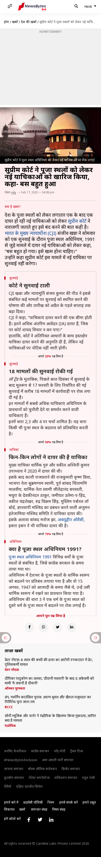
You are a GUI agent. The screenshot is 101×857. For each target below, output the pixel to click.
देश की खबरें (28, 22)
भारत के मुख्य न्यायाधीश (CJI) (30, 233)
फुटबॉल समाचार (14, 777)
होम (6, 22)
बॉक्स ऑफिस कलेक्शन (42, 768)
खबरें (15, 22)
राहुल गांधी (88, 777)
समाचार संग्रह (39, 809)
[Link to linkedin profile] (51, 819)
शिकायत (9, 809)
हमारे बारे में (11, 802)
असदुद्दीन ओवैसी (71, 519)
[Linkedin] (71, 627)
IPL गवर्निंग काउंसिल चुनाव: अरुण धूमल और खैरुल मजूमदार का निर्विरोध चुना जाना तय (48, 699)
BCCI (9, 707)
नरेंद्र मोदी (60, 751)
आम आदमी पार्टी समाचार (58, 760)
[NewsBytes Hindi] (32, 6)
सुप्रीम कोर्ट (77, 221)
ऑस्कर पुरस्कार (15, 688)
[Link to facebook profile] (28, 819)
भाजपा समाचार (13, 768)
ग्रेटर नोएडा (12, 670)
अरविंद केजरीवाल (15, 751)
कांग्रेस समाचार (40, 751)
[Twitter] (57, 627)
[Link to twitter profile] (40, 819)
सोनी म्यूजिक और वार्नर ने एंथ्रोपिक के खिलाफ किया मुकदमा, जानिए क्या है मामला (50, 718)
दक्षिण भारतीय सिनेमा (29, 786)
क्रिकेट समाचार (71, 768)
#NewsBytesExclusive (20, 760)
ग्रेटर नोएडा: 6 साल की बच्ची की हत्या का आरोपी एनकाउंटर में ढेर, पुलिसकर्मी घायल (49, 662)
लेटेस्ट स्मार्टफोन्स (39, 777)
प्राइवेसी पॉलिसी (33, 802)
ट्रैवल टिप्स (76, 751)
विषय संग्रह (59, 809)
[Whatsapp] (43, 627)
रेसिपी (7, 786)
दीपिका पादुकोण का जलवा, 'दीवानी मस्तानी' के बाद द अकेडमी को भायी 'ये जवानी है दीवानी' (49, 681)
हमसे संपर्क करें (68, 802)
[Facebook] (29, 627)
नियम (50, 802)
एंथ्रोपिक (10, 726)
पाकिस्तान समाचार (65, 777)
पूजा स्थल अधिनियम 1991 (30, 557)
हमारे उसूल (89, 802)
